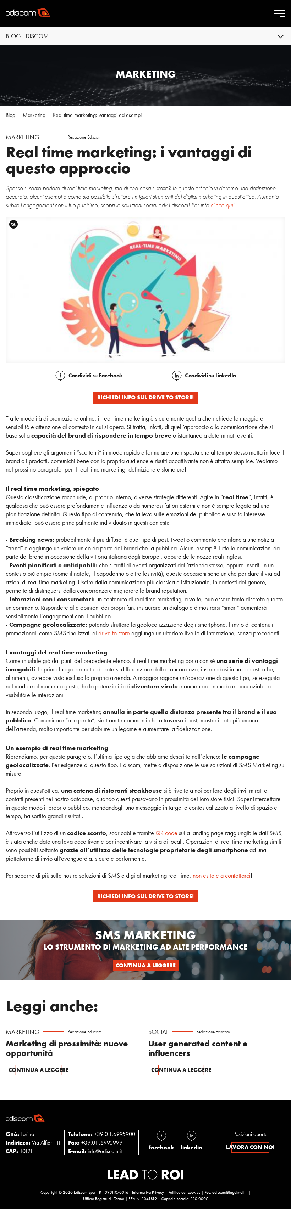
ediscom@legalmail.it (230, 1192)
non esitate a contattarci (222, 875)
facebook (161, 1147)
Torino (20, 1134)
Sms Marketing (145, 935)
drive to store (114, 633)
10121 (19, 1151)
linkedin (191, 1147)
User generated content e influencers (198, 1048)
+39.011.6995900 (114, 1134)
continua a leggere (146, 965)
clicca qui (221, 205)
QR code (166, 833)
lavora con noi (250, 1147)
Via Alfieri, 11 (33, 1142)
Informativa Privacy (148, 1192)
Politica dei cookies (184, 1192)
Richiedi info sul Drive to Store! (145, 397)
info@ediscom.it (105, 1151)
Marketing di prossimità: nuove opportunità (67, 1048)
